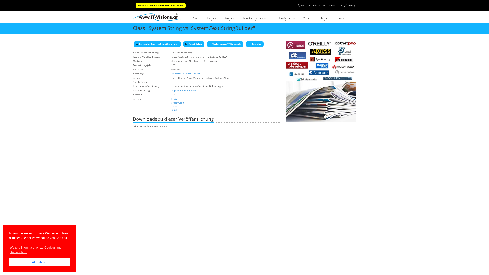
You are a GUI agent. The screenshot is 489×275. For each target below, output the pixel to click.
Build (174, 110)
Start (195, 17)
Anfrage (352, 5)
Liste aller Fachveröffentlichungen (158, 44)
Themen (211, 17)
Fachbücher (195, 44)
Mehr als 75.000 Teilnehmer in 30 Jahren (160, 5)
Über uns (324, 17)
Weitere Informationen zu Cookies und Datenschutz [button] (36, 250)
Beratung (229, 17)
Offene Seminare (286, 17)
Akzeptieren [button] (40, 262)
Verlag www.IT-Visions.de (226, 44)
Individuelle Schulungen (255, 17)
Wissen (307, 17)
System (175, 98)
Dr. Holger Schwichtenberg (185, 73)
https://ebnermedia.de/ (183, 90)
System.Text (177, 102)
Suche (341, 17)
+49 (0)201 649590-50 (313, 5)
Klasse (174, 106)
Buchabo (256, 44)
